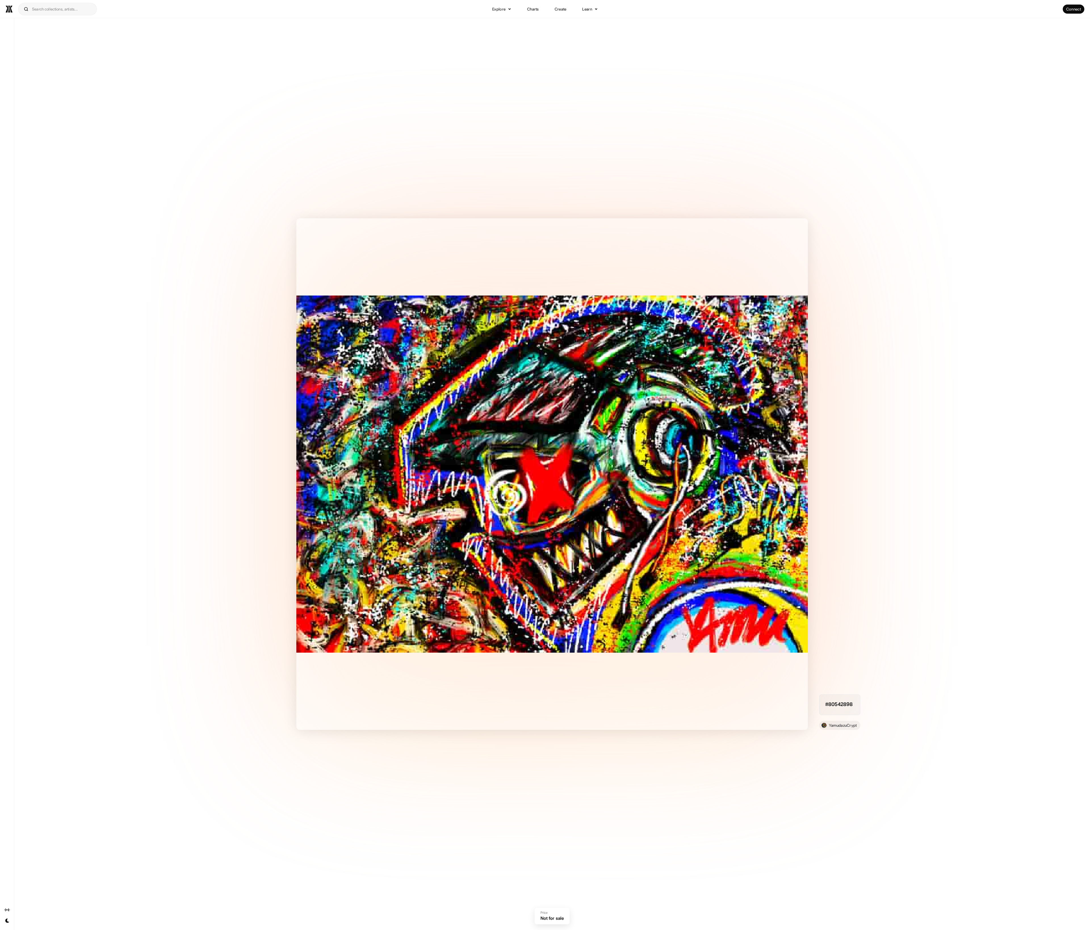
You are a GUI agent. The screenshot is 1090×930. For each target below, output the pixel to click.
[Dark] (7, 920)
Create (561, 9)
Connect (1073, 9)
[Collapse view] (7, 909)
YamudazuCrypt (843, 725)
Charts (533, 9)
